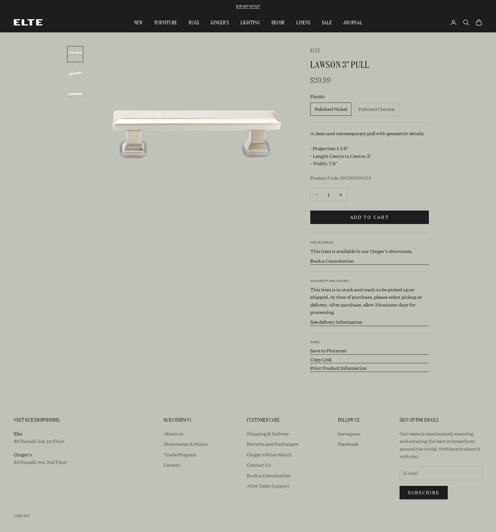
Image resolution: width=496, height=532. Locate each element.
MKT (246, 6)
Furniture (165, 22)
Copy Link (321, 359)
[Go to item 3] (75, 95)
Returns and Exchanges (272, 444)
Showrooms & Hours (186, 444)
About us (173, 433)
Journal (352, 22)
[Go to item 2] (75, 75)
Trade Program (180, 454)
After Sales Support (268, 485)
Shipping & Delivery (268, 433)
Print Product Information (338, 368)
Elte (239, 6)
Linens (303, 22)
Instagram (349, 433)
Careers (172, 465)
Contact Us (259, 465)
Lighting (250, 22)
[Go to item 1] (75, 54)
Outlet (254, 6)
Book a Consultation (332, 261)
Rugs (194, 22)
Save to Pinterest (328, 350)
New (138, 22)
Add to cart (369, 217)
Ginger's (220, 22)
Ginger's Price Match (269, 454)
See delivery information (336, 322)
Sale (327, 22)
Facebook (348, 444)
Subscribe (423, 492)
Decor (278, 22)
